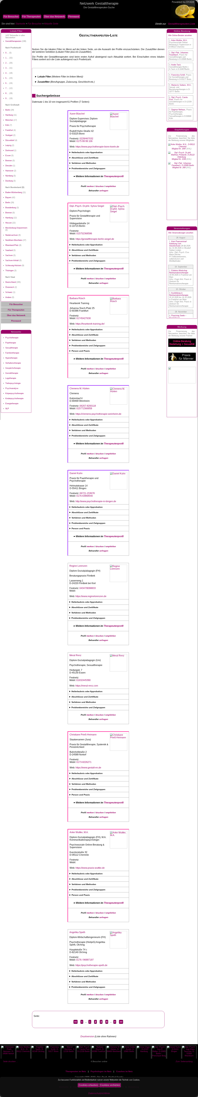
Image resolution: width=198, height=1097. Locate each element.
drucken (100, 186)
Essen (8, 155)
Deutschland (10, 282)
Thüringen (9, 270)
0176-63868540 (84, 496)
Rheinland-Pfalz (12, 245)
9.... (7, 98)
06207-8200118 (88, 406)
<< (75, 1022)
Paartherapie (10, 343)
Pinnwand (73, 16)
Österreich (9, 287)
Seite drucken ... (10, 1061)
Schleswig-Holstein (13, 265)
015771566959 (84, 408)
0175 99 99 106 (84, 141)
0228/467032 (86, 138)
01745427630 (83, 318)
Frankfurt (9, 130)
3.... (7, 68)
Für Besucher (11, 16)
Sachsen (9, 255)
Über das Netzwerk (54, 16)
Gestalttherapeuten (13, 41)
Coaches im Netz (124, 1071)
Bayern (8, 197)
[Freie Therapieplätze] (1, 11)
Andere (8, 297)
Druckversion (87, 1036)
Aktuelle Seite (51, 23)
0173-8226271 (83, 762)
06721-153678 (87, 493)
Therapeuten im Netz (76, 1071)
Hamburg (9, 115)
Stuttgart (9, 135)
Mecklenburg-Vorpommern (16, 228)
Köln (7, 125)
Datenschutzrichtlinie (99, 1093)
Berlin (7, 110)
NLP (7, 408)
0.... (7, 53)
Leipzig (8, 145)
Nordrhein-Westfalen (13, 240)
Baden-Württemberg (13, 192)
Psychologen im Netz (101, 1071)
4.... (7, 73)
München (9, 120)
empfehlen (111, 186)
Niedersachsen (11, 235)
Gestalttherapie (11, 373)
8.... (7, 93)
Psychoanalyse (11, 388)
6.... (7, 83)
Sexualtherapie (11, 348)
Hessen (8, 223)
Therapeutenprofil (113, 176)
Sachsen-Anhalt (12, 260)
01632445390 (83, 680)
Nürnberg (9, 176)
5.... (7, 78)
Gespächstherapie (13, 368)
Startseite (20, 23)
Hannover (9, 171)
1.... (7, 58)
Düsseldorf (9, 140)
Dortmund (9, 150)
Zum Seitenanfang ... (185, 1061)
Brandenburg (10, 207)
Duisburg (9, 181)
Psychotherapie (11, 338)
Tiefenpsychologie (13, 383)
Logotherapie (10, 378)
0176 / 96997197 (85, 960)
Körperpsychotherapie (14, 393)
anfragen (103, 190)
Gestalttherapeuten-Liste (181, 24)
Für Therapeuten (31, 16)
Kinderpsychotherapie (14, 398)
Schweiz (8, 292)
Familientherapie (12, 353)
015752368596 (84, 233)
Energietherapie (11, 403)
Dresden (8, 166)
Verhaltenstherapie (13, 363)
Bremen (8, 160)
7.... (7, 88)
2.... (7, 63)
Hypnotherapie (11, 358)
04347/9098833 (87, 588)
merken (90, 186)
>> (121, 1022)
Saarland (9, 250)
